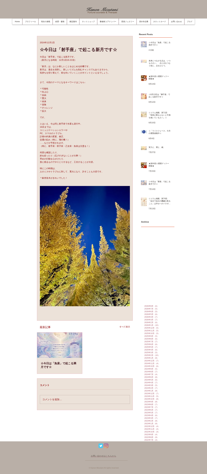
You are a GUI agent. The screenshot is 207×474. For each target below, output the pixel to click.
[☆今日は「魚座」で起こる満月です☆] (59, 345)
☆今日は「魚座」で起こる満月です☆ (58, 365)
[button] (60, 22)
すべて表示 (124, 327)
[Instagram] (106, 445)
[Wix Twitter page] (100, 445)
